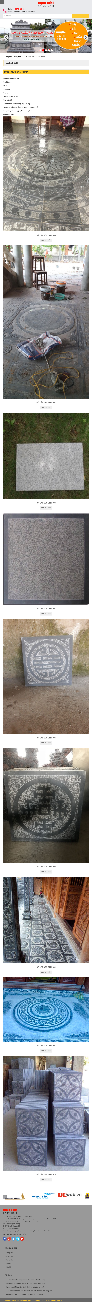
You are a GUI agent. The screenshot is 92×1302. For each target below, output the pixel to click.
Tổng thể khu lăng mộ (11, 83)
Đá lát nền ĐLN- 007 (46, 408)
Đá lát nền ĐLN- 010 (46, 1180)
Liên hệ (8, 1272)
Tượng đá (6, 98)
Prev (5, 1202)
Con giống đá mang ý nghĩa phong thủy (18, 116)
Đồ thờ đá (6, 94)
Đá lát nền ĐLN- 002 (46, 972)
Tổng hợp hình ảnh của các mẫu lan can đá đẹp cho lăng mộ (29, 1295)
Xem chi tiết (46, 245)
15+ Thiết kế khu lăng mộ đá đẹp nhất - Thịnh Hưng (25, 1285)
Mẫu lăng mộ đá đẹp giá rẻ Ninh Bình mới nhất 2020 (25, 1288)
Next (87, 1202)
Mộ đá (5, 90)
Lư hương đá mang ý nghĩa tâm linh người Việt (20, 112)
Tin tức (8, 1268)
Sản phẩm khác (29, 62)
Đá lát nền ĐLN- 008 (46, 240)
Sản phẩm (17, 62)
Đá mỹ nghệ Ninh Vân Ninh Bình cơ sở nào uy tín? (25, 1292)
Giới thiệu (9, 1261)
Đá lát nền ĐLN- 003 (46, 872)
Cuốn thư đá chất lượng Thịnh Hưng (16, 108)
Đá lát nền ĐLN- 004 (46, 743)
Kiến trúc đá (7, 105)
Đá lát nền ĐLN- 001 (46, 1051)
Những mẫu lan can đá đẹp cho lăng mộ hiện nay (24, 1299)
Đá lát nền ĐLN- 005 (46, 614)
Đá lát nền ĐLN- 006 (46, 508)
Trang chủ (8, 62)
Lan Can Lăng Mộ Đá (10, 101)
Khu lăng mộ (7, 87)
